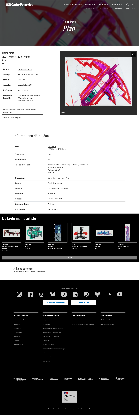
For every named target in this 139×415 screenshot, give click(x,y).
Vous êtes (129, 8)
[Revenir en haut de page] (134, 410)
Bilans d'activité (18, 328)
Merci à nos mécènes (106, 320)
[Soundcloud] (108, 295)
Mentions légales (52, 409)
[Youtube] (119, 295)
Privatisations (46, 324)
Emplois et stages (18, 332)
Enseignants (46, 340)
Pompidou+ (116, 4)
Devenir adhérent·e (94, 8)
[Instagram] (19, 295)
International (17, 340)
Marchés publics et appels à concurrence (53, 328)
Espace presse (46, 361)
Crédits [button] (63, 112)
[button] (69, 136)
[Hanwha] (120, 381)
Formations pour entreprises (79, 320)
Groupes (45, 320)
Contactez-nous (83, 303)
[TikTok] (64, 295)
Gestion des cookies (86, 409)
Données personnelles (74, 409)
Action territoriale (18, 344)
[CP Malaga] (69, 381)
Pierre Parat (8, 52)
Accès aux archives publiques (50, 357)
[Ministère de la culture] (69, 397)
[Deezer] (97, 295)
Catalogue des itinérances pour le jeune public (54, 349)
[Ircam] (39, 381)
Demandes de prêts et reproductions (52, 332)
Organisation (17, 324)
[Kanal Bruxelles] (87, 381)
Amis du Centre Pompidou (107, 324)
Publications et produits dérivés (51, 336)
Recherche (45, 353)
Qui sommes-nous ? (19, 320)
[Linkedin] (75, 295)
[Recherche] (127, 5)
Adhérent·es (17, 336)
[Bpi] (21, 381)
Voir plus (69, 258)
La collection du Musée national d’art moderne (29, 272)
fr (132, 4)
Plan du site (61, 409)
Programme (89, 4)
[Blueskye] (52, 295)
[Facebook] (30, 295)
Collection (103, 4)
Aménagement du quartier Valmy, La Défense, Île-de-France (68, 165)
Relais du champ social (48, 344)
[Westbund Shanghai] (105, 381)
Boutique (119, 8)
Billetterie (108, 8)
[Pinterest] (86, 295)
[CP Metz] (55, 381)
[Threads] (41, 295)
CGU (66, 409)
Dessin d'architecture (25, 69)
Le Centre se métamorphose (73, 4)
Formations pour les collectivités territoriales (83, 324)
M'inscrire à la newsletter (56, 303)
